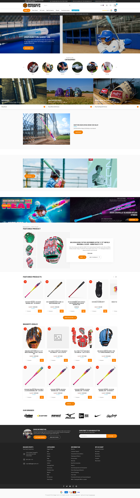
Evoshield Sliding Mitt (98, 302)
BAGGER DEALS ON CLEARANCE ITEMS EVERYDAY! (105, 1)
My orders (97, 451)
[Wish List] (110, 5)
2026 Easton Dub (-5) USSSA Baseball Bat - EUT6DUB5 (82, 390)
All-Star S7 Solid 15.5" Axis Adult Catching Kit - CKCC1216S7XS (58, 351)
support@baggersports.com (32, 463)
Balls (48, 474)
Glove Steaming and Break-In (77, 470)
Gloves (48, 453)
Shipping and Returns (76, 456)
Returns (73, 465)
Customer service (65, 10)
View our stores (54, 437)
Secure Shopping (75, 472)
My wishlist (97, 456)
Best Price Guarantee (75, 463)
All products (97, 460)
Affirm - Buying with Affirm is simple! (79, 479)
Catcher (48, 463)
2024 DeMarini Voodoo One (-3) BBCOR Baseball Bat (54, 302)
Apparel (48, 472)
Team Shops (35, 10)
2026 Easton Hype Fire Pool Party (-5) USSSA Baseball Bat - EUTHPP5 (34, 390)
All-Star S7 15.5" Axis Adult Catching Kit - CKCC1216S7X (82, 351)
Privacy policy (74, 458)
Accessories (49, 467)
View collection (69, 317)
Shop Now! (78, 132)
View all (69, 403)
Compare (29, 311)
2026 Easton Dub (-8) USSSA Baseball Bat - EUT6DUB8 (58, 390)
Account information (99, 449)
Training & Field (50, 465)
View (81, 257)
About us (73, 449)
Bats (48, 451)
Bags (48, 458)
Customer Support (75, 451)
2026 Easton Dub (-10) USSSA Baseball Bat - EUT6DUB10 (33, 302)
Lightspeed (77, 495)
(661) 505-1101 (29, 459)
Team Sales (73, 474)
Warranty (73, 460)
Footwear (49, 460)
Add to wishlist (94, 257)
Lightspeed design (84, 495)
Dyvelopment (92, 495)
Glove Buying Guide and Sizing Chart (79, 467)
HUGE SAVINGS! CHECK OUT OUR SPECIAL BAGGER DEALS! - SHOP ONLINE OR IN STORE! (69, 14)
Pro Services (50, 477)
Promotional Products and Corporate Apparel (81, 477)
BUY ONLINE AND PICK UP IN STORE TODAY (59, 1)
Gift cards (42, 10)
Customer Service (40, 437)
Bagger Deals (75, 10)
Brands (57, 10)
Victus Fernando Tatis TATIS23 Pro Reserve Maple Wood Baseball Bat (76, 303)
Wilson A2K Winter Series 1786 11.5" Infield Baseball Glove (106, 351)
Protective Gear (50, 470)
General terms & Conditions (77, 453)
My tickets (97, 453)
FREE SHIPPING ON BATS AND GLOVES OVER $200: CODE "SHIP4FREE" (34, 1)
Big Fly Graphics (50, 10)
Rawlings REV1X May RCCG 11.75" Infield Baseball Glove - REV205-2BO (34, 352)
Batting (48, 456)
